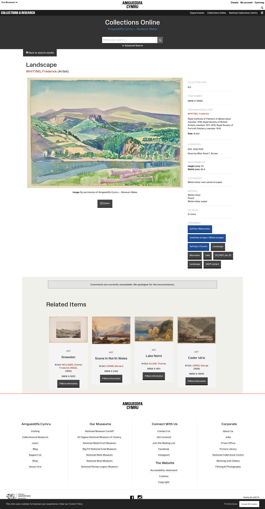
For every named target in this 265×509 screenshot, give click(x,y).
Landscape (218, 246)
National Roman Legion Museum (99, 466)
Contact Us (163, 431)
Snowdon (68, 357)
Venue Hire (35, 466)
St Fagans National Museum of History (99, 437)
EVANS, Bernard (114, 366)
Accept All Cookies (249, 504)
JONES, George (200, 365)
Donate (234, 2)
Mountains (195, 255)
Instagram (164, 455)
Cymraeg (259, 2)
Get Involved (164, 437)
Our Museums (8, 2)
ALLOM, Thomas (157, 363)
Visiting (35, 431)
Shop (35, 460)
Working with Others (228, 460)
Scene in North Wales (111, 358)
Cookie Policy (76, 504)
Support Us (35, 455)
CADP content (212, 264)
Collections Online (216, 13)
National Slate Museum (99, 455)
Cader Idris (196, 358)
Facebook (163, 449)
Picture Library (228, 449)
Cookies (163, 476)
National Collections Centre (243, 13)
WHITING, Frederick (41, 71)
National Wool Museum (99, 460)
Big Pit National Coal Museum (99, 449)
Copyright (163, 482)
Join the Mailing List (163, 443)
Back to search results (41, 52)
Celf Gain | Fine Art (198, 246)
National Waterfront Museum (99, 443)
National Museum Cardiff (99, 431)
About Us (228, 431)
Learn (35, 443)
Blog (35, 449)
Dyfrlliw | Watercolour (200, 229)
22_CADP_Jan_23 (223, 255)
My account (246, 2)
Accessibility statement (163, 470)
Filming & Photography (228, 466)
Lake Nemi (154, 356)
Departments (197, 13)
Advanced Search (133, 45)
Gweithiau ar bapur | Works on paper (207, 237)
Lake (207, 255)
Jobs (228, 437)
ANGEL (74, 368)
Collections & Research (18, 13)
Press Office (228, 443)
